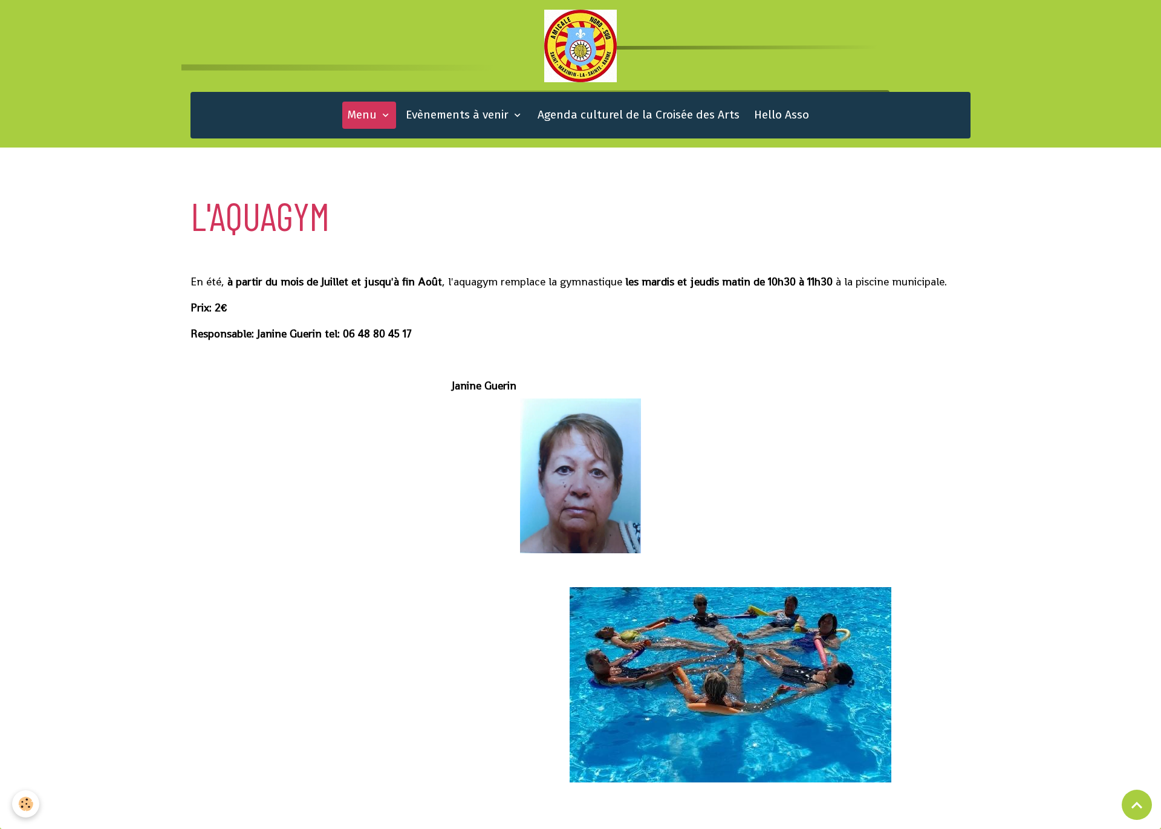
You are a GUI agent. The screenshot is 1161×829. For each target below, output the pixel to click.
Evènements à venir (459, 115)
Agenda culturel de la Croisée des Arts (639, 115)
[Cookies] (25, 804)
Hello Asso (781, 115)
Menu (363, 115)
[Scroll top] (1137, 805)
